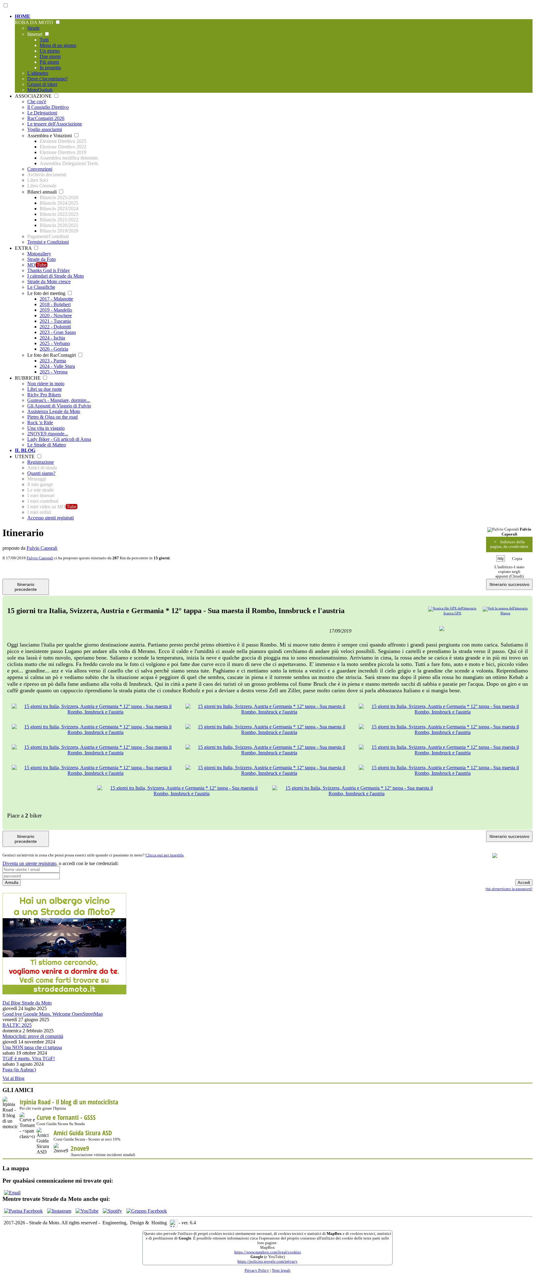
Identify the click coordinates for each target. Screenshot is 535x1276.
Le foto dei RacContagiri (52, 355)
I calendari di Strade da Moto (55, 276)
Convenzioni (39, 169)
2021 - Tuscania (55, 321)
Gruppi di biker (42, 84)
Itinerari (35, 34)
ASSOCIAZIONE (34, 96)
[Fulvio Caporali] (503, 529)
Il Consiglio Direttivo (48, 107)
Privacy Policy (257, 1270)
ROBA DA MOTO (34, 22)
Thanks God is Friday (48, 270)
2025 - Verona (53, 371)
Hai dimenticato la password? (509, 888)
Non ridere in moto (45, 383)
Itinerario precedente (26, 587)
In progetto (50, 67)
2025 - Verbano (55, 343)
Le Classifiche (41, 287)
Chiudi (516, 576)
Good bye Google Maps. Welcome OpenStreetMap (52, 1014)
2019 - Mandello (56, 310)
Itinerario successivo (509, 584)
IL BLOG (25, 450)
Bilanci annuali (42, 191)
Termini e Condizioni (48, 242)
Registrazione (40, 462)
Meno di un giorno (58, 45)
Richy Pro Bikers (44, 394)
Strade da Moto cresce (49, 281)
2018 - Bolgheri (55, 304)
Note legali (281, 1270)
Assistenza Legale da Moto (53, 411)
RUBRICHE (28, 378)
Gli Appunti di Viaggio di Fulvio (59, 405)
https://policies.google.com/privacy (267, 1261)
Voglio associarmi (44, 129)
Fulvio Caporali (42, 548)
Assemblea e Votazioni (50, 135)
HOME (22, 16)
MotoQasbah (40, 89)
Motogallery (39, 253)
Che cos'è (36, 101)
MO (36, 264)
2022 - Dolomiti (55, 326)
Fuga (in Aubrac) (19, 1069)
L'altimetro (37, 73)
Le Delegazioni (42, 112)
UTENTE (25, 456)
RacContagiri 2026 (45, 118)
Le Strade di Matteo (46, 444)
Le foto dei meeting (47, 293)
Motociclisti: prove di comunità (32, 1036)
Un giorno (50, 50)
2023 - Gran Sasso (58, 332)
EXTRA (24, 248)
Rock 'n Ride (40, 422)
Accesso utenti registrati (50, 517)
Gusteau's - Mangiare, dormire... (58, 400)
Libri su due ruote (44, 389)
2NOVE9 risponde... (47, 433)
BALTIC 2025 (17, 1025)
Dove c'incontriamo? (47, 78)
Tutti (44, 39)
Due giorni (50, 56)
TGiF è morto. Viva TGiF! (28, 1058)
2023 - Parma (53, 360)
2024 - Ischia (52, 337)
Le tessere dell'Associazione (54, 123)
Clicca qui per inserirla (165, 855)
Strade (33, 28)
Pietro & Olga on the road (52, 417)
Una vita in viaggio (46, 428)
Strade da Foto (41, 259)
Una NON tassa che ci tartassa (32, 1047)
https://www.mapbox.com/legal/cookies (267, 1252)
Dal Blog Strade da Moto (27, 1002)
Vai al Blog (13, 1078)
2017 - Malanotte (56, 298)
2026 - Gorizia (54, 349)
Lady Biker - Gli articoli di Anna (59, 439)
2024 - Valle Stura (57, 366)
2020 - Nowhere (56, 315)
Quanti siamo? (41, 473)
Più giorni (49, 62)
